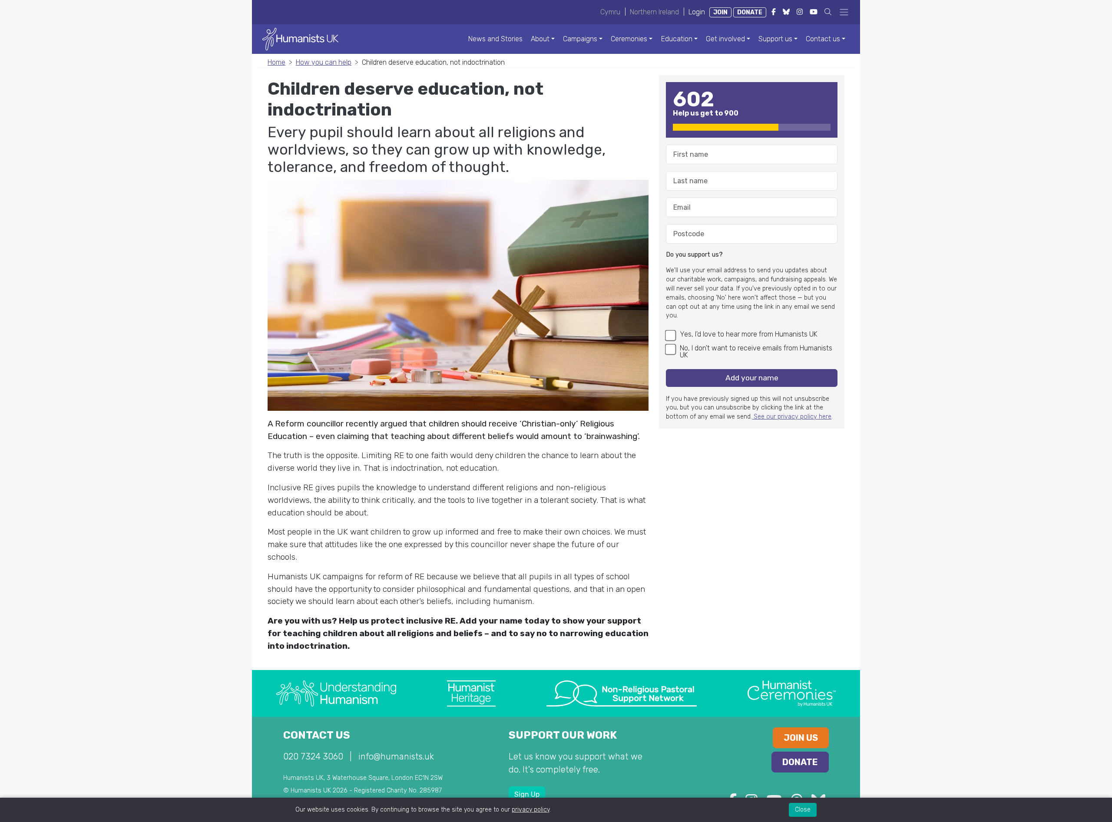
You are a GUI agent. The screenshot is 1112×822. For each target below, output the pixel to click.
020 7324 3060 (313, 756)
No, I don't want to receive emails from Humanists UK (756, 351)
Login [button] (696, 12)
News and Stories (495, 39)
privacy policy (530, 809)
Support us (775, 39)
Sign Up (526, 794)
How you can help (323, 62)
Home (276, 62)
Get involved (725, 39)
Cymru (610, 12)
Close (803, 809)
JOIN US (801, 738)
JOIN (720, 12)
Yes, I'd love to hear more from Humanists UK (748, 334)
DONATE (749, 12)
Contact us (823, 39)
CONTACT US (316, 735)
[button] (828, 12)
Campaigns (580, 39)
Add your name (751, 377)
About (540, 39)
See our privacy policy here (791, 416)
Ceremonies (629, 39)
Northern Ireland (654, 12)
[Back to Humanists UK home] (300, 38)
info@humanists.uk (396, 756)
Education (676, 39)
